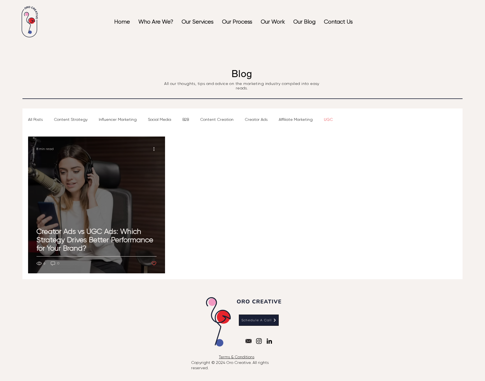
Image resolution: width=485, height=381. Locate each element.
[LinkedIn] (269, 341)
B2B (185, 119)
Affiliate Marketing (296, 119)
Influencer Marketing (118, 119)
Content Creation (217, 119)
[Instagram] (259, 341)
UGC (328, 119)
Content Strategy (71, 119)
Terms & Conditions (236, 357)
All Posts (35, 119)
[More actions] (155, 149)
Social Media (159, 119)
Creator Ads (256, 119)
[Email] (248, 341)
